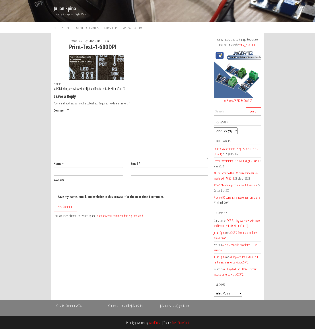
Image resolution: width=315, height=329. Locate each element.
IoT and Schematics (87, 28)
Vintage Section (247, 45)
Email (135, 163)
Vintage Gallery (132, 28)
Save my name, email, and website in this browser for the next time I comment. (111, 196)
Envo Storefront (180, 322)
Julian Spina (65, 8)
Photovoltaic (62, 28)
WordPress (155, 322)
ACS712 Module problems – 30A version (235, 185)
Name (59, 163)
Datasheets (111, 28)
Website (59, 180)
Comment (61, 110)
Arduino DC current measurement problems (237, 197)
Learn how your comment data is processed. (119, 216)
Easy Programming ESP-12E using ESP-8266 (236, 161)
